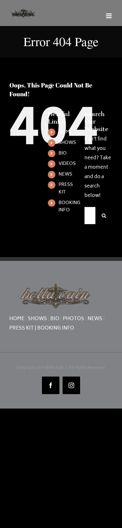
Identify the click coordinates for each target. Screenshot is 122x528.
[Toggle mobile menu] (109, 16)
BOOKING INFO (69, 206)
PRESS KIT (65, 188)
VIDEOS (67, 164)
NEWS (65, 174)
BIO (62, 153)
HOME (65, 132)
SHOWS (67, 143)
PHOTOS (73, 319)
